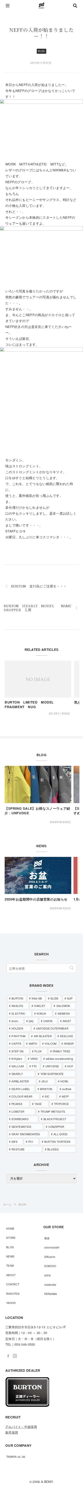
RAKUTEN (12, 1293)
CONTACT (12, 1284)
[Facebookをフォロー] (8, 1356)
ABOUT (11, 1275)
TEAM (10, 1265)
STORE (11, 1237)
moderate (50, 1284)
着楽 (47, 1238)
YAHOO (11, 1303)
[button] (72, 968)
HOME (10, 1228)
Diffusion (50, 1257)
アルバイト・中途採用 (21, 1426)
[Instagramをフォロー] (15, 1356)
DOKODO (50, 1266)
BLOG (10, 1247)
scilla (47, 1275)
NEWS (10, 1256)
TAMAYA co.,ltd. (16, 1456)
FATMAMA (50, 1294)
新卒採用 (11, 1432)
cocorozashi (52, 1247)
